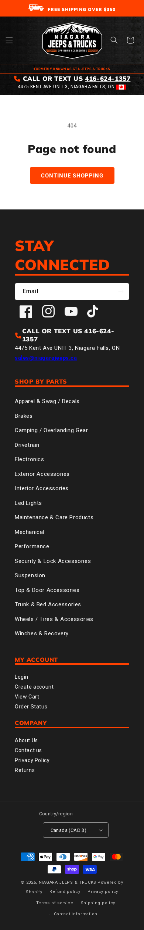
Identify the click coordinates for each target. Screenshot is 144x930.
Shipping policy (98, 903)
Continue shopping (72, 175)
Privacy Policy (32, 760)
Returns (25, 770)
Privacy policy (103, 891)
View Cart (27, 697)
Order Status (31, 707)
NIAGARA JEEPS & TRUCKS (67, 882)
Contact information (75, 914)
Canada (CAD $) (69, 830)
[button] (9, 40)
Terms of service (54, 903)
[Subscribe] (121, 291)
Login (21, 677)
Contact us (28, 750)
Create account (34, 687)
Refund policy (64, 891)
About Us (26, 740)
